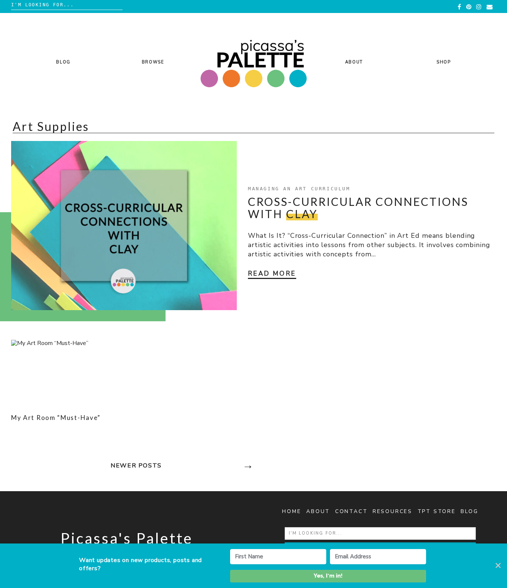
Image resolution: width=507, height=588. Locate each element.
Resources (392, 511)
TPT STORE (437, 511)
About (354, 62)
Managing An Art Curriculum (299, 188)
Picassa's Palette (126, 538)
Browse (153, 62)
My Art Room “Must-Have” (56, 417)
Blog (63, 62)
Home (291, 511)
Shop (443, 62)
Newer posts (136, 465)
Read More (272, 273)
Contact (351, 511)
